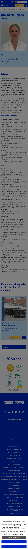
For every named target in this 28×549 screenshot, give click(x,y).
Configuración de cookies (14, 537)
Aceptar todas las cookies (14, 546)
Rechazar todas (14, 541)
